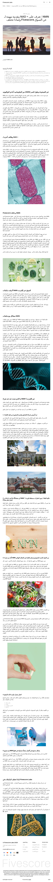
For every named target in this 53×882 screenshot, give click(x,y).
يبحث (24, 844)
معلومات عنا (25, 847)
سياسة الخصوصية (36, 844)
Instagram (44, 844)
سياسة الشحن (35, 849)
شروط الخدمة (35, 851)
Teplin (29, 879)
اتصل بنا (24, 849)
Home (4, 5)
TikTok (43, 851)
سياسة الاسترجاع (35, 847)
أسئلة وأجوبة (25, 851)
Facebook (44, 847)
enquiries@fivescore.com (9, 849)
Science (8, 5)
